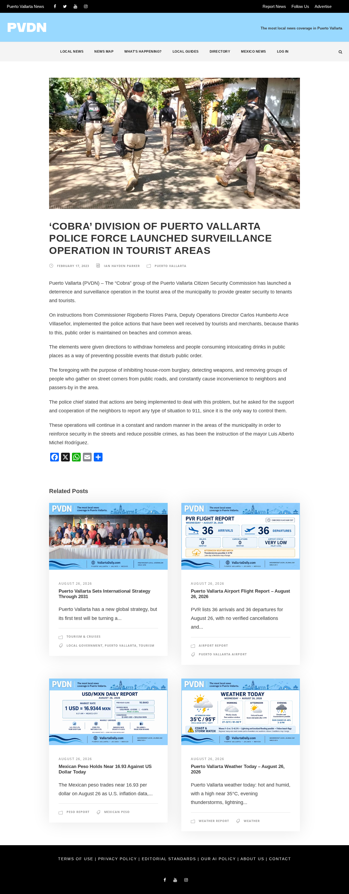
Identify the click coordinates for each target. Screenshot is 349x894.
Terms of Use (76, 859)
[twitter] (65, 6)
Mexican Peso (117, 812)
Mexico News (253, 51)
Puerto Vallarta (170, 266)
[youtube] (75, 6)
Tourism (146, 645)
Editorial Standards (170, 859)
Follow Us (300, 6)
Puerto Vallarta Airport (223, 654)
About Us (253, 859)
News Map (103, 51)
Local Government (85, 645)
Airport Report (213, 645)
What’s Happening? (143, 51)
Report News (274, 6)
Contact (280, 859)
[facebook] (55, 6)
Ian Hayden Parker (122, 266)
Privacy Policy (118, 859)
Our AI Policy (218, 859)
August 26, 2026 (75, 583)
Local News (71, 51)
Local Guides (186, 51)
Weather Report (214, 821)
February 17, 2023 (73, 266)
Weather (252, 821)
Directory (220, 51)
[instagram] (86, 6)
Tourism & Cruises (84, 636)
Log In (283, 51)
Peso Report (78, 812)
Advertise (323, 6)
